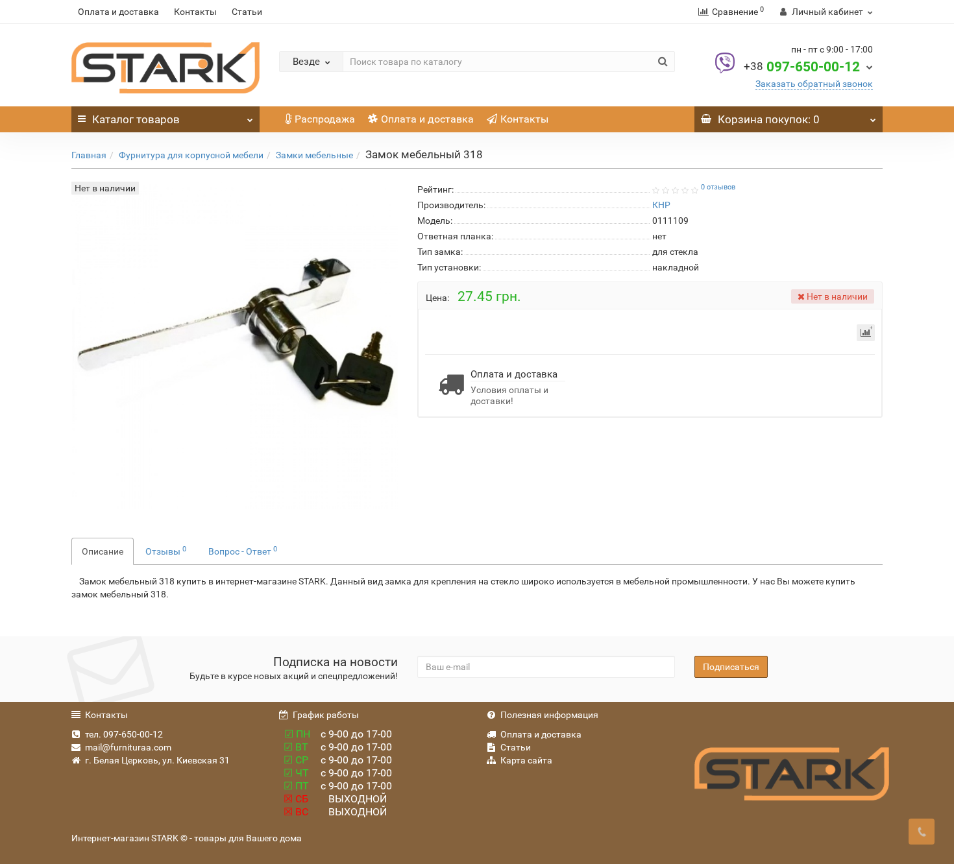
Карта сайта (526, 760)
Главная (88, 155)
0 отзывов (718, 187)
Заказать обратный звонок (814, 83)
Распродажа (325, 119)
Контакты (195, 11)
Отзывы (165, 551)
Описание (102, 551)
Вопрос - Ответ (242, 551)
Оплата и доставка (118, 11)
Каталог (136, 119)
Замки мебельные (314, 155)
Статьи (247, 11)
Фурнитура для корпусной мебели (191, 155)
